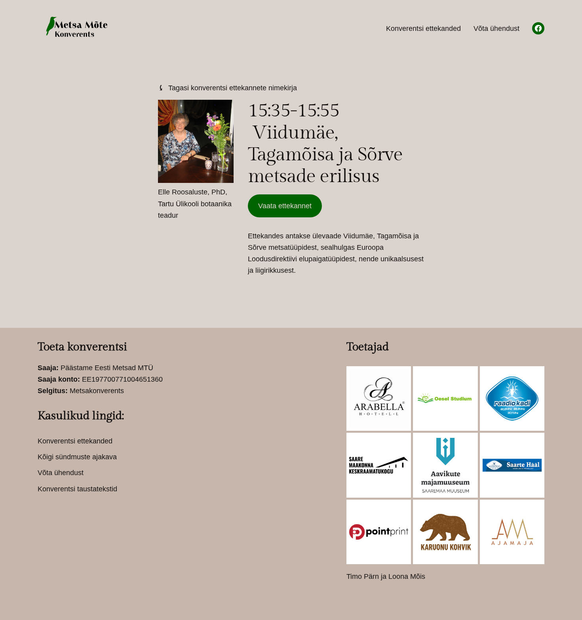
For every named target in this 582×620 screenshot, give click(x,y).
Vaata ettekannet (285, 206)
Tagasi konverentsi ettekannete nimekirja (227, 88)
